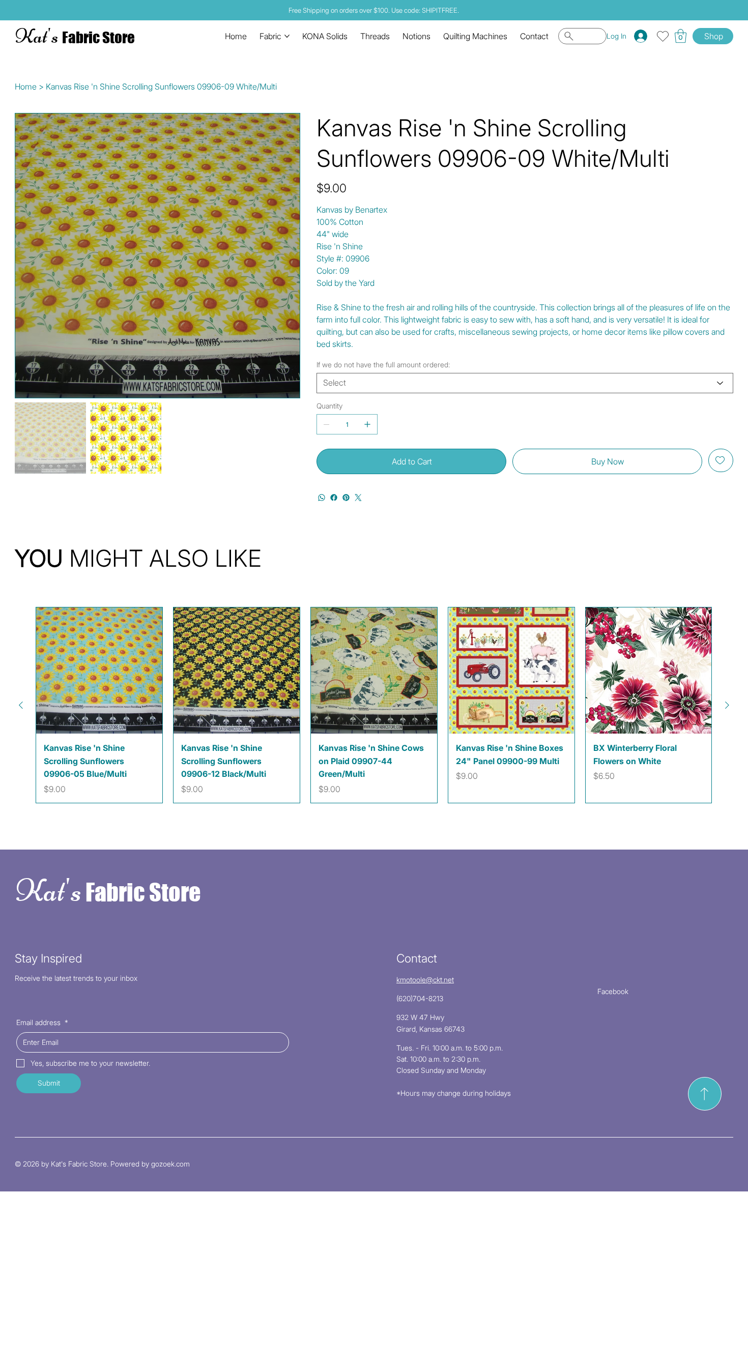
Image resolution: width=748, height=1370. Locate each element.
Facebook (612, 991)
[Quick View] (99, 670)
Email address (42, 1022)
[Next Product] (727, 705)
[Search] (582, 36)
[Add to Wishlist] (720, 460)
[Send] (705, 1094)
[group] (374, 705)
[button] (680, 36)
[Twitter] (358, 497)
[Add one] (367, 424)
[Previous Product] (21, 705)
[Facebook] (334, 497)
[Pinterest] (346, 497)
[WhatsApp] (322, 497)
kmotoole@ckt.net (425, 979)
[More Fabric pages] (287, 36)
